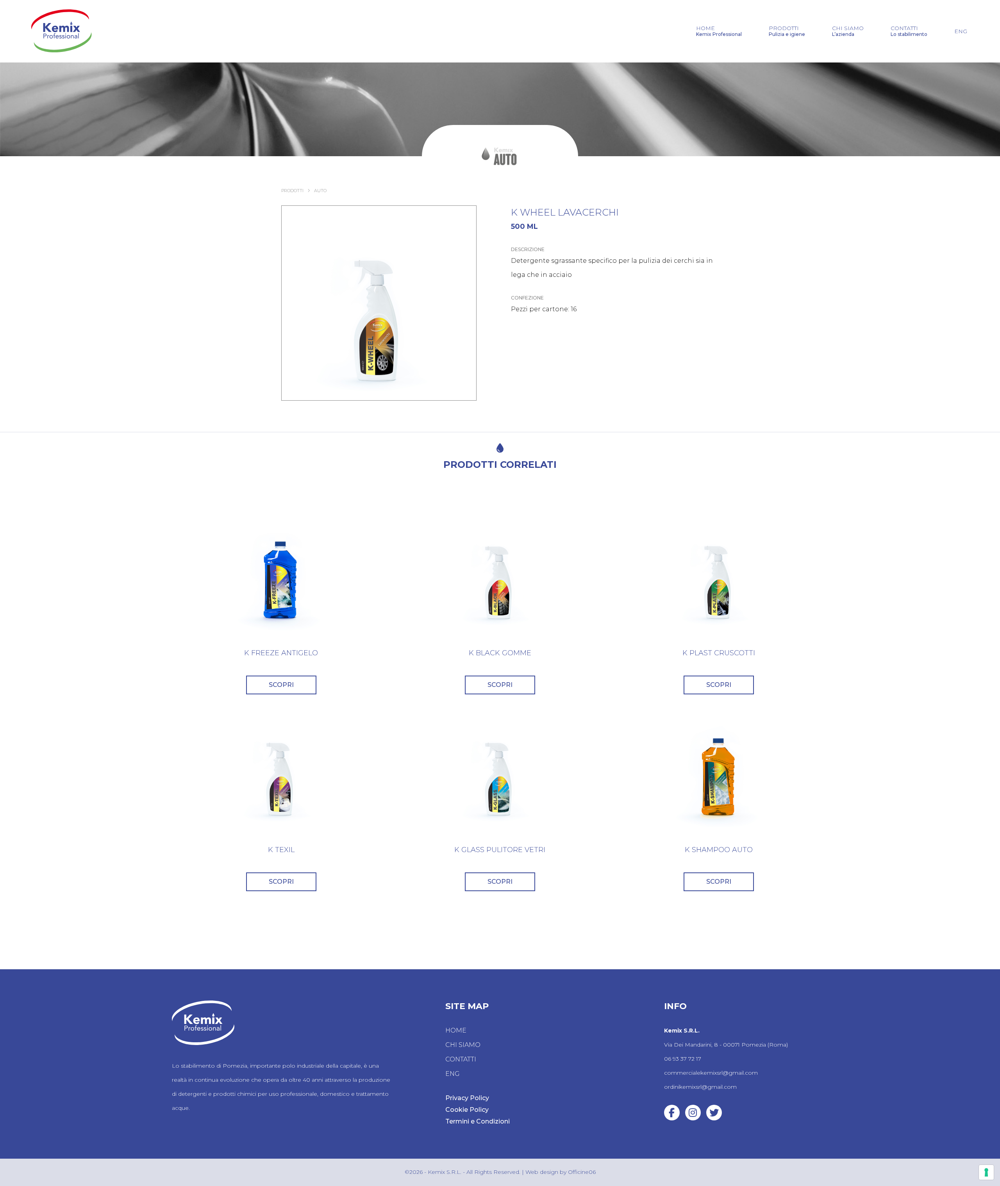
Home (719, 31)
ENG (960, 31)
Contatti (909, 31)
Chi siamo (848, 31)
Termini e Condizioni (477, 1121)
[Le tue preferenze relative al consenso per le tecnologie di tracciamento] (986, 1172)
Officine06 (582, 1171)
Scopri (281, 684)
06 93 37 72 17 (682, 1058)
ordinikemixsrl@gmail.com (700, 1086)
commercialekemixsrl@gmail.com (711, 1072)
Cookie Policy (467, 1109)
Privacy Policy (467, 1098)
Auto (320, 190)
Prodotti (787, 31)
